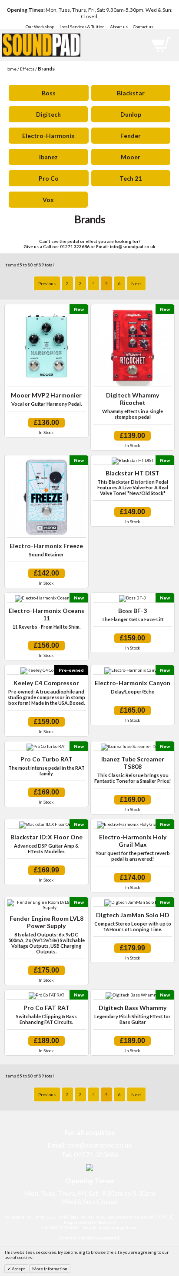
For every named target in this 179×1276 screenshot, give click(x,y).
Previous (47, 283)
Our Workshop (40, 26)
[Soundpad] (41, 37)
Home (10, 68)
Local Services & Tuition (82, 26)
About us (119, 26)
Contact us (143, 26)
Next (136, 283)
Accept (18, 1268)
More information (49, 1268)
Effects (27, 68)
